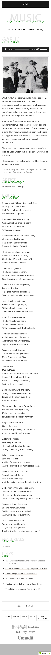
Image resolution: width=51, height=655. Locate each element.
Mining (39, 29)
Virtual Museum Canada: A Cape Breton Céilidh (24, 589)
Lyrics (7, 546)
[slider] (43, 49)
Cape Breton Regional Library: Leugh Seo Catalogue (26, 568)
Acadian (12, 29)
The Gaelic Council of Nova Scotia (19, 579)
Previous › (30, 606)
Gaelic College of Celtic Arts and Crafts (21, 573)
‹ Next (18, 606)
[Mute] (37, 49)
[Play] (5, 49)
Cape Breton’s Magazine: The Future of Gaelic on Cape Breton (25, 562)
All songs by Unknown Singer (13, 186)
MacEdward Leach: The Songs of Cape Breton (23, 584)
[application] (25, 49)
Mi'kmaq (22, 29)
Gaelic (31, 29)
